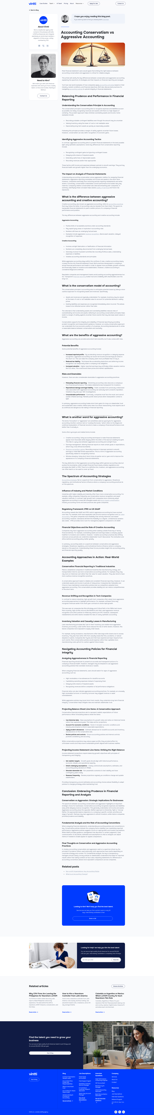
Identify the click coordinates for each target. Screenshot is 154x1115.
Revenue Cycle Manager (99, 1086)
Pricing (66, 3)
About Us (114, 1079)
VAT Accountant (100, 1083)
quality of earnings (102, 188)
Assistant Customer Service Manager (85, 1084)
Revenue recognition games (75, 449)
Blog (64, 1073)
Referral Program (117, 1099)
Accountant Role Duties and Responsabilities (68, 1082)
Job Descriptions (85, 1073)
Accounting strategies (69, 480)
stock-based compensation (110, 500)
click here (106, 19)
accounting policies (76, 89)
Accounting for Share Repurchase (69, 1091)
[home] (32, 3)
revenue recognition (92, 234)
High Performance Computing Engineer (101, 1079)
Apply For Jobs (94, 3)
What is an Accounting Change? (77, 874)
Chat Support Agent (85, 1081)
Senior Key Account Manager (85, 1094)
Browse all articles (118, 986)
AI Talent (59, 3)
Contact (114, 1082)
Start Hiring (50, 1053)
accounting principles (107, 85)
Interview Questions (118, 1096)
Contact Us (121, 3)
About (72, 3)
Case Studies (43, 3)
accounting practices (116, 204)
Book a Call (92, 918)
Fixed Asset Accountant (82, 1077)
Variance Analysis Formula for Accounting (68, 1096)
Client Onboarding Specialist (100, 1090)
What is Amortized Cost (68, 1087)
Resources (79, 3)
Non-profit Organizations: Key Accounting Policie (82, 871)
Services (114, 1077)
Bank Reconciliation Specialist (101, 1094)
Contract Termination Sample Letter (69, 1077)
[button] (52, 3)
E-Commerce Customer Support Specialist (84, 1089)
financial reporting (79, 277)
